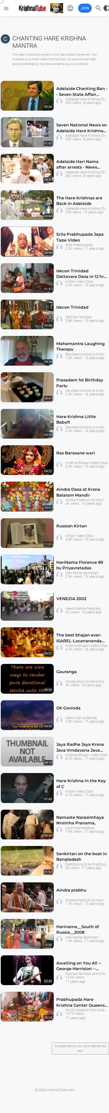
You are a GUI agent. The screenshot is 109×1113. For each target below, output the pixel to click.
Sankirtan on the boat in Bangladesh (81, 856)
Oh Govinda (68, 708)
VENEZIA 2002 (71, 598)
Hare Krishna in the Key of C (81, 783)
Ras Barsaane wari (75, 453)
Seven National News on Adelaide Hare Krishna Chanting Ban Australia (81, 129)
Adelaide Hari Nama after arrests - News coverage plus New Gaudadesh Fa (77, 165)
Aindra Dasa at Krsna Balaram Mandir (78, 492)
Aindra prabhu (71, 890)
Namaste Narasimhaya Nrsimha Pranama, (80, 820)
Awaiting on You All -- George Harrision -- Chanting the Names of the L (80, 967)
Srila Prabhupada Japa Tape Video (80, 237)
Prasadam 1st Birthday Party (79, 383)
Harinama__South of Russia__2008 (77, 929)
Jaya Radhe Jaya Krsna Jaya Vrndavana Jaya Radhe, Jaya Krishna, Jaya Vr (80, 748)
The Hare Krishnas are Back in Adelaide (79, 201)
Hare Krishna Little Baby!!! (76, 419)
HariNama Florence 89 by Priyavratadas (79, 565)
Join (85, 8)
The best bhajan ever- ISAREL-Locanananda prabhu (79, 639)
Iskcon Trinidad (72, 307)
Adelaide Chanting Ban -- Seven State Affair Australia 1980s (81, 92)
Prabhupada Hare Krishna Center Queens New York (80, 1003)
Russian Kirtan (71, 526)
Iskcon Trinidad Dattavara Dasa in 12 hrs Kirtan (81, 275)
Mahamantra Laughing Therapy (80, 346)
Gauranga (66, 671)
